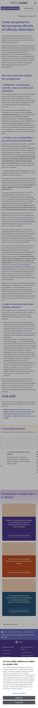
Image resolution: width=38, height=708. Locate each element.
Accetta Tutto (19, 702)
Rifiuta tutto (19, 698)
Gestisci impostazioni (19, 693)
